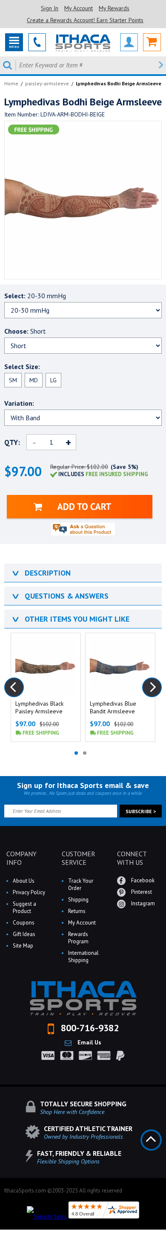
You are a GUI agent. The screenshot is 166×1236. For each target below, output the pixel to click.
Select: (35, 295)
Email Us (88, 1042)
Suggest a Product (24, 907)
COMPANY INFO (21, 858)
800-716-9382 (88, 1028)
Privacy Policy (29, 892)
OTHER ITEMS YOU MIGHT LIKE (70, 619)
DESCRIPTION (41, 573)
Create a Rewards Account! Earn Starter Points (85, 20)
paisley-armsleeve (47, 83)
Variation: (19, 403)
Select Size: (22, 366)
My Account (78, 8)
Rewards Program (78, 938)
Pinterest (141, 892)
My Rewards (114, 8)
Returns (77, 911)
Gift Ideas (24, 934)
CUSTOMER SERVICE (78, 858)
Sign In (49, 8)
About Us (23, 880)
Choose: (25, 331)
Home (11, 83)
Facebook (142, 880)
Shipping (78, 899)
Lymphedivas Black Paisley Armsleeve (39, 707)
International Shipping (83, 956)
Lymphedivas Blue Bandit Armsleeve (113, 707)
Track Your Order (80, 884)
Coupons (23, 922)
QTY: (12, 442)
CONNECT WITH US (131, 858)
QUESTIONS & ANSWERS (60, 596)
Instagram (142, 903)
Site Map (23, 945)
